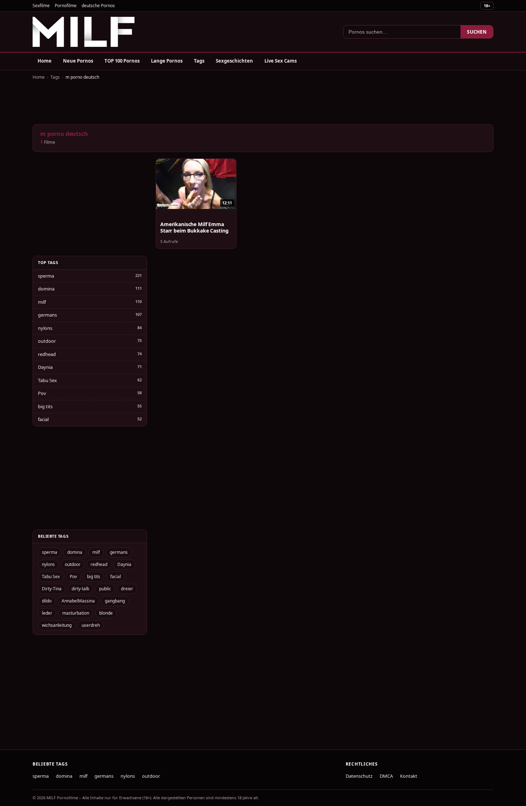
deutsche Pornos (98, 6)
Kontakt (408, 776)
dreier (127, 589)
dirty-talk (80, 589)
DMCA (386, 776)
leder (47, 613)
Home (45, 61)
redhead (47, 354)
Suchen (477, 32)
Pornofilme (66, 6)
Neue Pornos (78, 61)
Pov (42, 393)
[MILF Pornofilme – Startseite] (84, 32)
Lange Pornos (166, 61)
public (105, 589)
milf (42, 302)
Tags (199, 61)
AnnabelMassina (78, 601)
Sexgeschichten (234, 61)
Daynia (45, 367)
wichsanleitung (57, 625)
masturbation (75, 613)
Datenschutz (359, 776)
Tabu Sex (47, 380)
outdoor (47, 341)
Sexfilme (41, 6)
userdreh (91, 625)
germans (47, 315)
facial (43, 419)
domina (46, 288)
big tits (45, 406)
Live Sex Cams (280, 61)
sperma (46, 276)
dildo (47, 601)
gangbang (115, 601)
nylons (45, 328)
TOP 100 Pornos (122, 61)
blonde (106, 613)
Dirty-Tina (52, 589)
